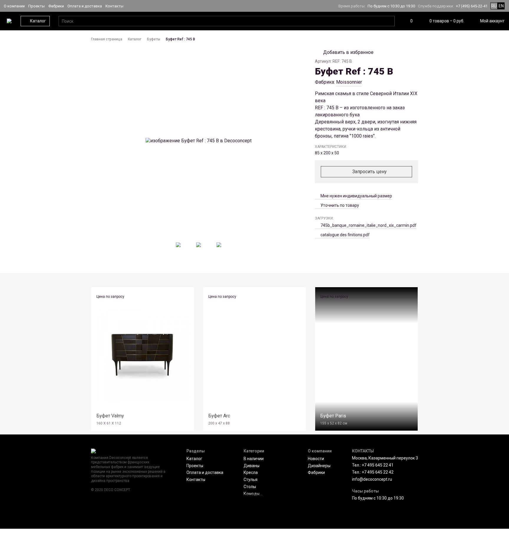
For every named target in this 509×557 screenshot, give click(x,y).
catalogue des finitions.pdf (345, 234)
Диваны (252, 465)
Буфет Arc (219, 416)
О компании (14, 6)
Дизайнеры (319, 465)
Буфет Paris (333, 416)
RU (494, 6)
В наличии (254, 458)
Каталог (194, 458)
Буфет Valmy (110, 416)
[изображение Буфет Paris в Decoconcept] (366, 355)
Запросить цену (369, 171)
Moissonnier (349, 82)
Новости (316, 458)
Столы (250, 486)
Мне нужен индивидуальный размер (356, 196)
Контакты (114, 6)
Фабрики (56, 6)
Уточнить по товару (339, 205)
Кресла (251, 472)
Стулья (250, 479)
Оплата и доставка (84, 6)
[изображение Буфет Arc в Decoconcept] (254, 355)
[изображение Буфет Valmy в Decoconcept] (142, 355)
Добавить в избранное (348, 52)
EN (501, 6)
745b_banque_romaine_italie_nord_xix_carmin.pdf (368, 225)
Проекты (36, 6)
